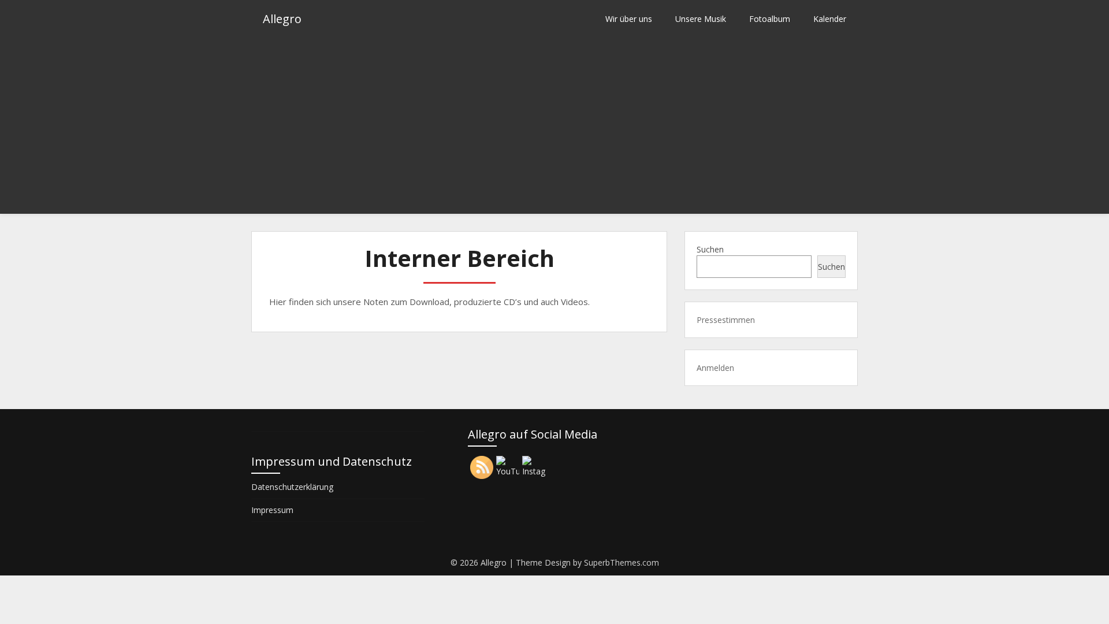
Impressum (272, 509)
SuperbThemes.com (621, 562)
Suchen (710, 249)
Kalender (829, 18)
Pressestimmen (726, 319)
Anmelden (715, 367)
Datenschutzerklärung (292, 486)
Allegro (282, 19)
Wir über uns (628, 18)
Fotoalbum (769, 18)
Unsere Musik (700, 18)
